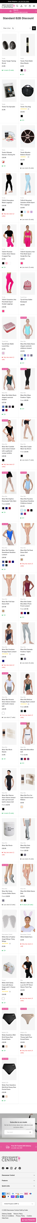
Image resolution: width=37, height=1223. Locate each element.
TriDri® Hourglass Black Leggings (8, 201)
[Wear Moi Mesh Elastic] (9, 733)
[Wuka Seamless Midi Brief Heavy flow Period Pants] (9, 1019)
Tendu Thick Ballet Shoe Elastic (26, 62)
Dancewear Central (13, 1210)
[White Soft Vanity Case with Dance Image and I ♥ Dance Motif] (9, 967)
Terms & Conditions (8, 1216)
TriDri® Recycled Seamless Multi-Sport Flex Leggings (27, 203)
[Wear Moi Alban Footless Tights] (27, 379)
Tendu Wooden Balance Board (25, 153)
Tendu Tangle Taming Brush (9, 62)
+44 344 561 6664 (23, 1)
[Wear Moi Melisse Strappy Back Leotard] (27, 683)
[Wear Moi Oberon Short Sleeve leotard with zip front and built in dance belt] (9, 779)
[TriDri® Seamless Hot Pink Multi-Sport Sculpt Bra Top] (27, 236)
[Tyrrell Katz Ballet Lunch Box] (9, 328)
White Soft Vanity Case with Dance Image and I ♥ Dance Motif (8, 986)
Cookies (29, 1216)
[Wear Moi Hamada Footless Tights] (27, 633)
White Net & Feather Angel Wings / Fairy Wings (8, 939)
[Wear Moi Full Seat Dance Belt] (27, 534)
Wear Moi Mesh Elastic (7, 751)
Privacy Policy (20, 1216)
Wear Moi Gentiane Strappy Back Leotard (9, 650)
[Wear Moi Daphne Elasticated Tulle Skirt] (9, 483)
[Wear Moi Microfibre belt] (27, 733)
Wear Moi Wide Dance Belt (27, 892)
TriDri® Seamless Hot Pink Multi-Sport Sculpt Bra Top (27, 254)
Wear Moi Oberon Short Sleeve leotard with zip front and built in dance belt (8, 798)
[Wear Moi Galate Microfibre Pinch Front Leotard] (27, 585)
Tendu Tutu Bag (25, 106)
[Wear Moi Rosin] (9, 829)
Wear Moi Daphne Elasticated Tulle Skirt (9, 500)
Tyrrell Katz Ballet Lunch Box (8, 345)
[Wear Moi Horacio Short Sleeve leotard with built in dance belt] (9, 683)
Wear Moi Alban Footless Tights (25, 396)
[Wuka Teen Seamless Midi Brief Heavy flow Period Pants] (9, 1069)
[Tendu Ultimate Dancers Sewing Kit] (9, 136)
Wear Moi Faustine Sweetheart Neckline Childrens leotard (27, 501)
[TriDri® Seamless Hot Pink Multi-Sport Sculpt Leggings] (9, 283)
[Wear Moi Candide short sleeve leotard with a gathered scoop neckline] (9, 430)
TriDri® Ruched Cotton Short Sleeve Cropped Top (8, 254)
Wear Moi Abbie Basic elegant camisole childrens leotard (27, 346)
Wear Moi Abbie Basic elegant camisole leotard (9, 397)
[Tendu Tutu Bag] (27, 91)
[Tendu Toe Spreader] (9, 91)
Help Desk (5, 1218)
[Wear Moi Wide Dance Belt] (27, 875)
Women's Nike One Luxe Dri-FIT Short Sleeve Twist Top (26, 985)
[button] (30, 6)
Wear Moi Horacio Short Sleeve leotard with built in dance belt (8, 703)
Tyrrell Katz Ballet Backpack (26, 301)
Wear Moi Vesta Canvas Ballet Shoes (9, 892)
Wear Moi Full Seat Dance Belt (26, 551)
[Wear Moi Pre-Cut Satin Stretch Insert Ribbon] (27, 779)
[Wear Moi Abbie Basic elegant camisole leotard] (9, 379)
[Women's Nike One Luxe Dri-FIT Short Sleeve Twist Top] (27, 967)
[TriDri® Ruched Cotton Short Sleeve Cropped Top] (9, 236)
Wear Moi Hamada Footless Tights (26, 650)
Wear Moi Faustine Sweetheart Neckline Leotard (8, 552)
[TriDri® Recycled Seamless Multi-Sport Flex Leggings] (27, 184)
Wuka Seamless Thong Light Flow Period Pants (26, 1037)
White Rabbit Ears (26, 937)
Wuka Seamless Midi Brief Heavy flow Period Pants (9, 1037)
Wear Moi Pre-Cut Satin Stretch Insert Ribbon (26, 797)
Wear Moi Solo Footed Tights (25, 846)
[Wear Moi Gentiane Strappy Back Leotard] (9, 633)
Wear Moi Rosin (7, 845)
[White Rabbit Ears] (27, 921)
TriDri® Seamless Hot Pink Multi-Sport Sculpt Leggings (9, 302)
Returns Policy (18, 1214)
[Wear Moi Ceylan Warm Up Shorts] (27, 430)
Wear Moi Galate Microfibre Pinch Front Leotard (25, 604)
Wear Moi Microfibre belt (27, 751)
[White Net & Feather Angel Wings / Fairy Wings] (9, 921)
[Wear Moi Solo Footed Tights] (27, 829)
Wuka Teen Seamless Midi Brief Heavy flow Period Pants (9, 1087)
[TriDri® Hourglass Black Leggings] (9, 184)
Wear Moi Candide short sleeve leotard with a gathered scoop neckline (8, 450)
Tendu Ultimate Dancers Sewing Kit (8, 153)
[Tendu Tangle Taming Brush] (9, 45)
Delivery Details (7, 1214)
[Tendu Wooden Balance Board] (27, 136)
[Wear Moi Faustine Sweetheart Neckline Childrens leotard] (27, 483)
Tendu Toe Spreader (8, 106)
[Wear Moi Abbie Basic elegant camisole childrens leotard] (27, 328)
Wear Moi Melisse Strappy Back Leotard (27, 701)
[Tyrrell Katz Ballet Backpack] (27, 283)
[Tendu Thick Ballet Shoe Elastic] (27, 45)
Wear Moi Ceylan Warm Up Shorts (26, 448)
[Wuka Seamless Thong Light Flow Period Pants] (27, 1019)
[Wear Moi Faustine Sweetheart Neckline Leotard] (9, 534)
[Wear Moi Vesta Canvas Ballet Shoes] (9, 875)
